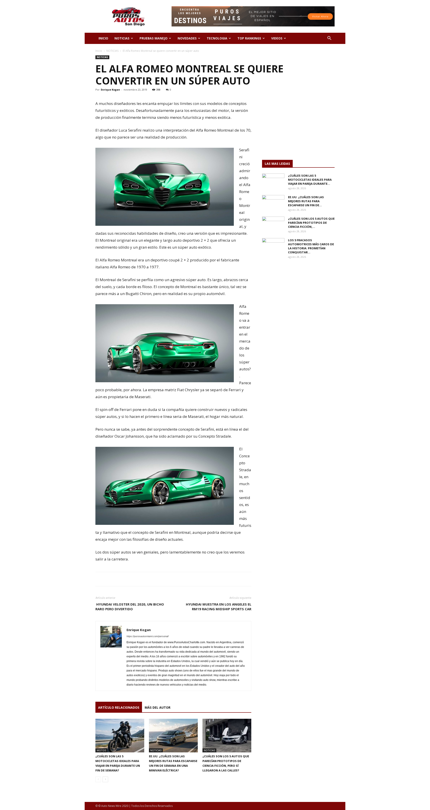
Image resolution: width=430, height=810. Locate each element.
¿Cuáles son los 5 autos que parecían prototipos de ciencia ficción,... (311, 223)
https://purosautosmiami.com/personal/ (148, 636)
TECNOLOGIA (217, 38)
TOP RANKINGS (249, 38)
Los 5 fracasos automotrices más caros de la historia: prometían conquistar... (311, 246)
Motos (101, 750)
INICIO (103, 38)
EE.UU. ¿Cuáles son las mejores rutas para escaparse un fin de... (306, 201)
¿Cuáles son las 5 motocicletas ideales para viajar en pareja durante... (310, 180)
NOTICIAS (121, 38)
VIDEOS (276, 38)
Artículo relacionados (118, 707)
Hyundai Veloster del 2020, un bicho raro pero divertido (129, 606)
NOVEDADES (187, 38)
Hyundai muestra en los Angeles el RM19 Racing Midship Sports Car (218, 606)
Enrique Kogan (110, 89)
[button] (329, 39)
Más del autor (157, 707)
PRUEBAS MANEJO (154, 38)
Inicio (98, 51)
